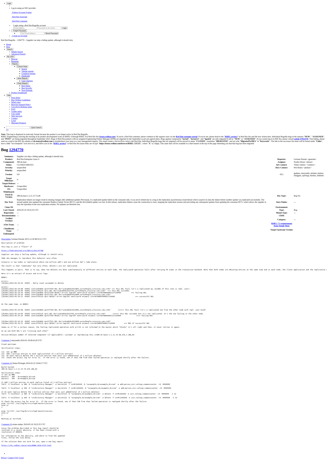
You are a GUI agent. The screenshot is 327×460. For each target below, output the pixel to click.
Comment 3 (6, 340)
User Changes (27, 81)
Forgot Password (19, 31)
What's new (16, 102)
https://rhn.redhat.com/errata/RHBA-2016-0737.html (26, 445)
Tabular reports (27, 71)
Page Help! (15, 98)
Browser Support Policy (21, 104)
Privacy (4, 458)
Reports (15, 64)
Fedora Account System (21, 12)
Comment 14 (6, 363)
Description (6, 239)
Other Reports (22, 78)
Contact (14, 118)
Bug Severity (26, 88)
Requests (15, 61)
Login (9, 3)
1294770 (16, 149)
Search (9, 49)
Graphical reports (28, 73)
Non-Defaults (26, 90)
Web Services (16, 116)
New (8, 47)
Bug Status (25, 86)
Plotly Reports (22, 83)
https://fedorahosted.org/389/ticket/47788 (22, 251)
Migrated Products (18, 123)
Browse (14, 59)
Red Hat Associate (19, 17)
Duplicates (25, 76)
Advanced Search (18, 54)
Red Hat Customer (19, 21)
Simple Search (17, 52)
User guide (15, 114)
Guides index (16, 111)
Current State (22, 67)
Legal (13, 121)
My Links (10, 57)
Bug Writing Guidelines (20, 100)
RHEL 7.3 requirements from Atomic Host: (281, 224)
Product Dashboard (19, 93)
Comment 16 (6, 424)
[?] (7, 130)
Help (8, 95)
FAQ (13, 109)
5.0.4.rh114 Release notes (21, 107)
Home (8, 44)
